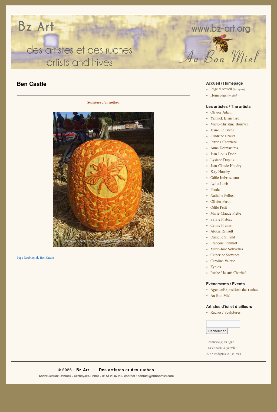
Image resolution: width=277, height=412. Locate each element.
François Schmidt (223, 242)
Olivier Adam (221, 112)
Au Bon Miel (220, 295)
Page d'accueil (221, 88)
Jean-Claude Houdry (226, 165)
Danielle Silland (222, 237)
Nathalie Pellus (221, 195)
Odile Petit (218, 207)
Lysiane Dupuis (222, 159)
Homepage (218, 95)
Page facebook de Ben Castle (35, 257)
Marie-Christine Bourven (229, 124)
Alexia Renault (221, 231)
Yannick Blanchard (224, 118)
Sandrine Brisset (222, 135)
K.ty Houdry (220, 171)
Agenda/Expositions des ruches (234, 289)
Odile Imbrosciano (224, 177)
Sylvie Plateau (221, 219)
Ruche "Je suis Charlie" (228, 272)
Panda (215, 189)
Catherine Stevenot (224, 254)
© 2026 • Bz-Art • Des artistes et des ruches (106, 369)
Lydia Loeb (219, 183)
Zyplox (215, 266)
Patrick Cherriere (223, 141)
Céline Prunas (221, 225)
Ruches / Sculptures (225, 312)
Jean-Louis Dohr (223, 153)
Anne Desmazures (224, 147)
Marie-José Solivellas (226, 248)
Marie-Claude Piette (225, 213)
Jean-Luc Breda (222, 129)
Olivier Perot (220, 201)
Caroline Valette (222, 260)
